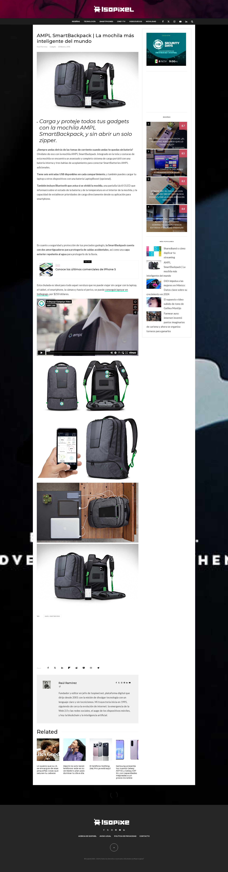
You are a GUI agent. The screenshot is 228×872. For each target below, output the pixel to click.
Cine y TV (121, 21)
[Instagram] (174, 21)
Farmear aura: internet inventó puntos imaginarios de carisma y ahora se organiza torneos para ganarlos (165, 322)
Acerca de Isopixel (87, 836)
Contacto (144, 836)
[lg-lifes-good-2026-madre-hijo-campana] (48, 749)
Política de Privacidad (125, 836)
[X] (168, 21)
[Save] (84, 668)
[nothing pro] (101, 749)
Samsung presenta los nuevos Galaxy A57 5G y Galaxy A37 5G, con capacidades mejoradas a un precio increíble (126, 772)
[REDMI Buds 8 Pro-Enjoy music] (74, 749)
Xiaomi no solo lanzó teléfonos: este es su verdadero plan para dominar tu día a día (73, 769)
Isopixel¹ (141, 859)
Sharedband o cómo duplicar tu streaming (174, 253)
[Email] (91, 668)
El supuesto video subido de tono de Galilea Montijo (174, 304)
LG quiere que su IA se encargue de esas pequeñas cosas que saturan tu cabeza (47, 769)
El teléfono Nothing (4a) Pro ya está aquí (100, 767)
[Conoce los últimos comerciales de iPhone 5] (46, 269)
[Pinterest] (116, 830)
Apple (57, 264)
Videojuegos (135, 21)
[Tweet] (55, 668)
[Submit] (76, 668)
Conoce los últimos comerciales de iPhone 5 (85, 269)
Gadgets (53, 47)
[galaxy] (127, 749)
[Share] (48, 668)
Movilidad (151, 21)
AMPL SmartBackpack (53, 616)
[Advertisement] (87, 222)
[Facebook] (162, 21)
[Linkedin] (186, 21)
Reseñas (76, 21)
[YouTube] (180, 21)
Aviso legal (105, 836)
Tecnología (90, 21)
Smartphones (106, 21)
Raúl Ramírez (42, 47)
